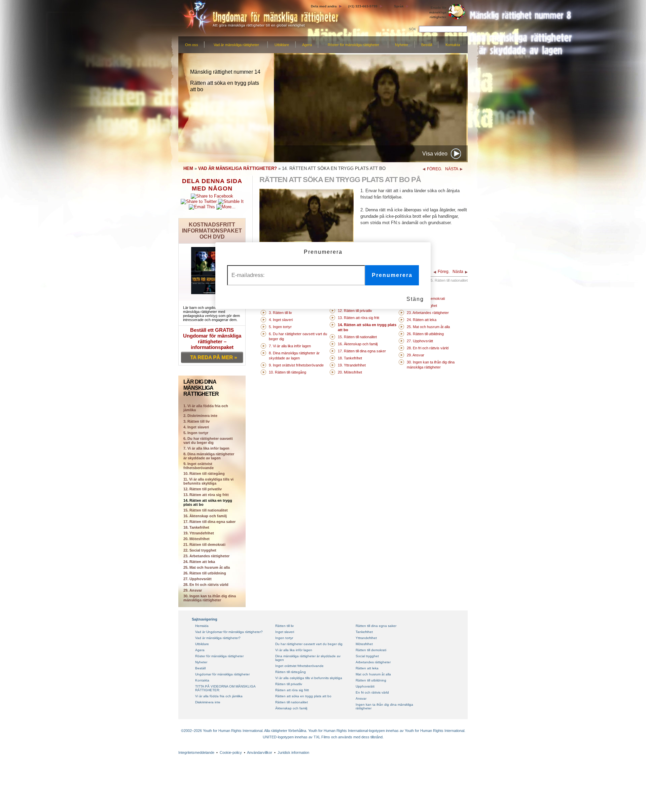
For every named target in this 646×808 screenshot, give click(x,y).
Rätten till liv (284, 626)
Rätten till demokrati (371, 650)
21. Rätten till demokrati (204, 544)
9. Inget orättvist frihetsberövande (198, 466)
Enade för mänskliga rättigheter (437, 12)
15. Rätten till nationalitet (205, 510)
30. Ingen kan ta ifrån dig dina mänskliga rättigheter (209, 598)
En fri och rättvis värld (372, 692)
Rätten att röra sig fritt (292, 690)
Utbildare (282, 45)
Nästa (458, 271)
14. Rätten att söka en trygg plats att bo (207, 502)
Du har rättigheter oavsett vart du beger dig (309, 644)
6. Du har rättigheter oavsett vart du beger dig (208, 440)
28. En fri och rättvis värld (205, 585)
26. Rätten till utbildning (204, 573)
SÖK (412, 29)
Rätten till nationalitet (291, 702)
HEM (188, 168)
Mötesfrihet (364, 644)
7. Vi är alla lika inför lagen (206, 448)
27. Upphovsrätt (197, 579)
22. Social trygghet (199, 550)
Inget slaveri (284, 632)
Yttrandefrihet (366, 638)
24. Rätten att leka (199, 562)
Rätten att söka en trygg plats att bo (303, 696)
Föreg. (444, 271)
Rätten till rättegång (290, 672)
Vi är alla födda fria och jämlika (219, 696)
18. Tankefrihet (196, 527)
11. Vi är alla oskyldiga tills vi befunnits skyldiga (208, 481)
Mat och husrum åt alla (373, 674)
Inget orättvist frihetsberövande (299, 666)
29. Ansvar (192, 590)
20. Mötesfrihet (196, 539)
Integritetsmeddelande (196, 752)
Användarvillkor (259, 752)
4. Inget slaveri (196, 427)
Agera (307, 45)
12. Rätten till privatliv (202, 489)
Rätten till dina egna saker (376, 626)
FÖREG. (434, 169)
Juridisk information (293, 752)
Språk (399, 6)
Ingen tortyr (284, 638)
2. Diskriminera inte (200, 416)
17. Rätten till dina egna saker (209, 522)
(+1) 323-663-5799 (363, 6)
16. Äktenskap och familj (205, 516)
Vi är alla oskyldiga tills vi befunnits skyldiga (308, 678)
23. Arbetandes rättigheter (206, 556)
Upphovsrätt (365, 686)
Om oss (191, 45)
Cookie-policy (231, 752)
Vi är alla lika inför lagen (293, 650)
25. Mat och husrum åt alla (206, 567)
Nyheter (401, 45)
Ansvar (361, 698)
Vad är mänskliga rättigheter (236, 45)
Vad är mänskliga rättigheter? (218, 638)
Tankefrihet (364, 632)
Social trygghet (367, 656)
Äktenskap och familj (291, 708)
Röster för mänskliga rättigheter (353, 45)
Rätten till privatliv (288, 684)
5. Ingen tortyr (195, 433)
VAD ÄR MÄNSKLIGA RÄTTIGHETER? (237, 168)
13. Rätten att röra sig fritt (206, 495)
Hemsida (202, 626)
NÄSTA (451, 169)
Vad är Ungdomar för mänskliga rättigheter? (229, 632)
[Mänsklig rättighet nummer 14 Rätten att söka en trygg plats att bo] (306, 240)
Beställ (426, 45)
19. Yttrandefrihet (198, 533)
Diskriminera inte (207, 702)
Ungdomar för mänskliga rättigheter (222, 674)
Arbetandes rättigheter (373, 662)
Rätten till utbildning (371, 680)
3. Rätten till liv (196, 421)
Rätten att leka (367, 668)
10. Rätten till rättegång (204, 473)
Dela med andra (324, 6)
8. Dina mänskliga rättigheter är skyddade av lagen (208, 456)
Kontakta (452, 45)
